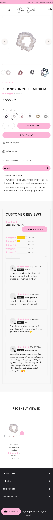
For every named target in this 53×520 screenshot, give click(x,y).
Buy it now (26, 135)
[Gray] (30, 116)
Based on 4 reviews (15, 225)
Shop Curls (13, 445)
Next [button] (48, 41)
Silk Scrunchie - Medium (14, 449)
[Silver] (46, 116)
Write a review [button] (35, 229)
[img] (23, 266)
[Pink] (22, 116)
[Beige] (38, 116)
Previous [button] (4, 41)
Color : (9, 110)
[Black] (6, 116)
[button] (8, 94)
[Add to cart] (22, 433)
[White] (14, 116)
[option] (26, 41)
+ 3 (18, 436)
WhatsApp (11, 151)
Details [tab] (7, 168)
